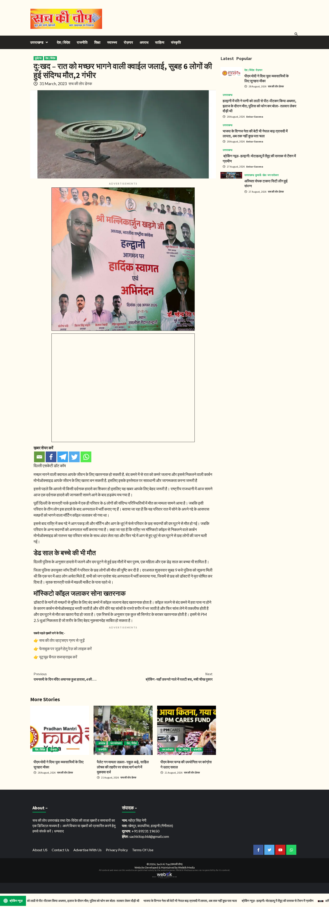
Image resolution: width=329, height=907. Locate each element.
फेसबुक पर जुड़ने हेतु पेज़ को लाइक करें (65, 648)
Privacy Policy (117, 850)
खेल (264, 175)
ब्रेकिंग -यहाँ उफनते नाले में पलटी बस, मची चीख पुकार (179, 676)
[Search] (296, 34)
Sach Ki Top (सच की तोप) (170, 864)
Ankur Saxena (254, 116)
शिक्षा (97, 42)
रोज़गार (128, 42)
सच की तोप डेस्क (80, 83)
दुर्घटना (38, 58)
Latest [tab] (227, 58)
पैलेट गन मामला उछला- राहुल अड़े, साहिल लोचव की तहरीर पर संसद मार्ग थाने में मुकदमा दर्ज (123, 767)
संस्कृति (176, 42)
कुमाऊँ (258, 175)
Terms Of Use (142, 850)
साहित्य (159, 42)
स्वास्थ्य (112, 42)
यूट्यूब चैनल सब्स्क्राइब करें (58, 656)
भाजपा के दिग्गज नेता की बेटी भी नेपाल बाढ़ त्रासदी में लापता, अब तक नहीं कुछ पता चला (168, 901)
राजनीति (82, 42)
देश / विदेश (63, 42)
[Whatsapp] (86, 456)
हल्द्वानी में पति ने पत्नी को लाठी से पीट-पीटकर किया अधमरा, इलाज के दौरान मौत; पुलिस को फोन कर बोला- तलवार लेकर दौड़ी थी (259, 106)
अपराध (144, 42)
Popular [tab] (244, 58)
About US (39, 850)
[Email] (39, 456)
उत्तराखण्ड (36, 42)
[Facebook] (51, 456)
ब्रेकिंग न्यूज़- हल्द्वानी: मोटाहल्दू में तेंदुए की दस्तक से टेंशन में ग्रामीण (255, 901)
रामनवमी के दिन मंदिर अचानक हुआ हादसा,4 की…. (65, 676)
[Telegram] (62, 456)
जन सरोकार (116, 743)
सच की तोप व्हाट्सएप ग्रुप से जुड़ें (62, 640)
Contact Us (60, 850)
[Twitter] (74, 456)
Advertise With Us (87, 850)
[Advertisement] (259, 228)
